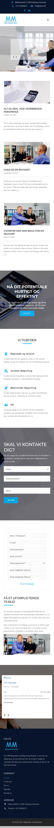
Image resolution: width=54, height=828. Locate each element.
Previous (5, 715)
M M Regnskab (10, 682)
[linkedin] (29, 10)
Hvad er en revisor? (17, 169)
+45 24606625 (21, 6)
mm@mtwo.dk (40, 6)
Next (8, 715)
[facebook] (25, 10)
